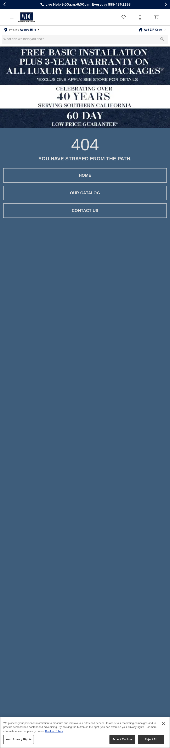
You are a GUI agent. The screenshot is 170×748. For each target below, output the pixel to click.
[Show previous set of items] (4, 4)
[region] (85, 732)
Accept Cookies (122, 739)
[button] (12, 17)
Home (85, 175)
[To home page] (26, 17)
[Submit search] (162, 39)
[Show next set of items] (165, 4)
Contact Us (85, 210)
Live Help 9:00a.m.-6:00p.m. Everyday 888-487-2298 (88, 4)
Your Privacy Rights (19, 739)
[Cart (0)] (157, 17)
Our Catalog (85, 193)
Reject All (151, 739)
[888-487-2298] (140, 17)
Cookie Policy (54, 731)
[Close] (163, 723)
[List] (124, 17)
